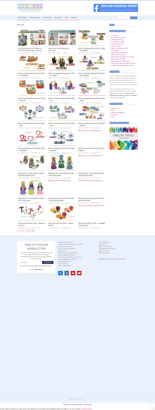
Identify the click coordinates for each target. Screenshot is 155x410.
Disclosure (66, 404)
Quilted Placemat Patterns (118, 59)
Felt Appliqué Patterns (117, 39)
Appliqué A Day (97, 53)
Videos (35, 53)
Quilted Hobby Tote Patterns (119, 52)
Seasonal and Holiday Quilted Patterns (122, 65)
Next (33, 231)
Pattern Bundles (115, 46)
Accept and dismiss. (86, 409)
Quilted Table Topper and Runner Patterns (123, 63)
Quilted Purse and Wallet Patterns (121, 61)
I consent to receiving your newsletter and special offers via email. (36, 265)
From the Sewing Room (118, 112)
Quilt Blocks (114, 114)
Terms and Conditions (76, 404)
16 (28, 231)
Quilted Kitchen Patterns (118, 55)
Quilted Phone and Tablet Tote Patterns (122, 57)
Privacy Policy (88, 404)
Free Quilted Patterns (117, 44)
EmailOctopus (40, 269)
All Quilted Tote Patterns (118, 37)
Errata (112, 110)
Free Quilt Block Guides (118, 42)
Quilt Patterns (115, 50)
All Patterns (114, 35)
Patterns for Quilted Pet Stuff (119, 48)
